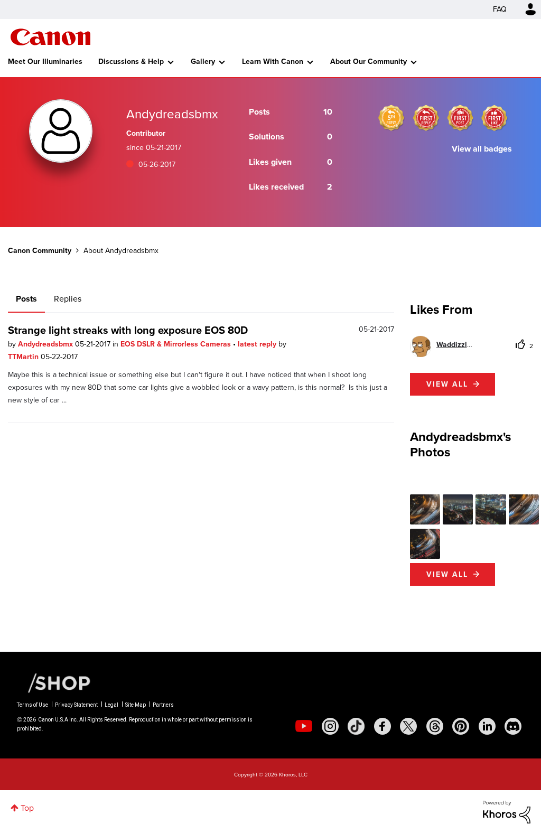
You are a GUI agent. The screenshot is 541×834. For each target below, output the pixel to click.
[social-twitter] (408, 726)
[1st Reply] (426, 118)
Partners (163, 705)
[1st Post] (460, 118)
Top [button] (27, 808)
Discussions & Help (131, 61)
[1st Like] (494, 118)
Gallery (203, 61)
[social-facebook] (382, 726)
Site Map (135, 705)
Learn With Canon (272, 61)
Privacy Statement (76, 705)
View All (447, 574)
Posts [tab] (26, 299)
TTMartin (24, 356)
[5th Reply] (391, 118)
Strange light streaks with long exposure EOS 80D (128, 330)
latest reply (258, 344)
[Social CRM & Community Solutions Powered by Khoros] (506, 811)
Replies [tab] (67, 299)
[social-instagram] (330, 726)
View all (447, 384)
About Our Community (368, 61)
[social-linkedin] (487, 726)
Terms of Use (32, 705)
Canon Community (50, 37)
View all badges (482, 149)
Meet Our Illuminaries (45, 61)
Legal (111, 705)
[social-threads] (434, 726)
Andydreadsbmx (46, 344)
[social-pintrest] (460, 726)
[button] (425, 509)
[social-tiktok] (356, 726)
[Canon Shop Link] (54, 682)
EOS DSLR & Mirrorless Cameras (176, 344)
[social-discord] (513, 726)
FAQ (500, 9)
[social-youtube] (303, 726)
